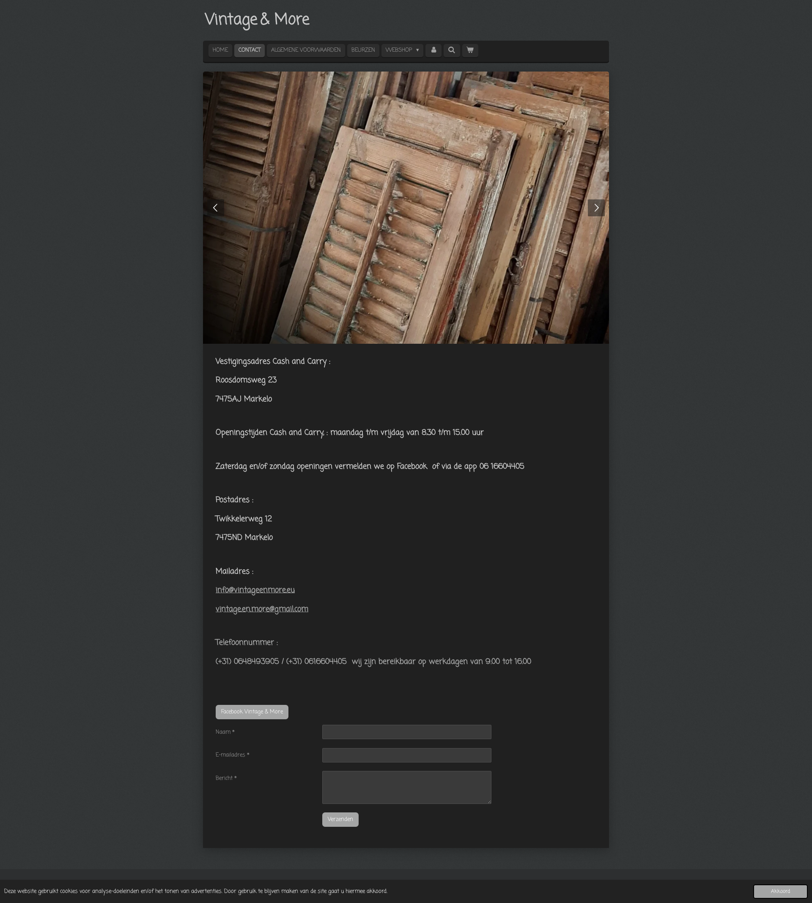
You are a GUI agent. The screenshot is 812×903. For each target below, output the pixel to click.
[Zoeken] (452, 50)
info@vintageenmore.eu (255, 590)
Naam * (225, 732)
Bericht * (226, 778)
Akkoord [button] (780, 891)
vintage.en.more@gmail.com (262, 609)
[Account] (433, 50)
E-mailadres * (233, 755)
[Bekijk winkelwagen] (470, 50)
